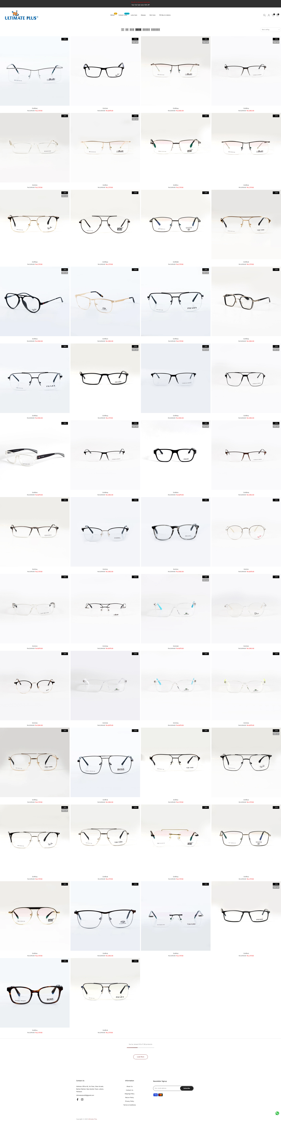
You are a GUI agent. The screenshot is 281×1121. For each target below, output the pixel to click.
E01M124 (175, 877)
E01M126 (34, 953)
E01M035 (175, 415)
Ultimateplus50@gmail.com (85, 1095)
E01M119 (34, 1030)
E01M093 (35, 262)
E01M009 (105, 492)
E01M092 (105, 262)
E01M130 (246, 800)
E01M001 (175, 492)
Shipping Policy (129, 1094)
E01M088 (176, 262)
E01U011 (246, 569)
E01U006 (35, 723)
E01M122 (175, 953)
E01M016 (35, 492)
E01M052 (35, 415)
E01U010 (34, 646)
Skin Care (152, 15)
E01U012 (175, 569)
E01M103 (246, 185)
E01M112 (175, 185)
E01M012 (246, 415)
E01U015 (34, 185)
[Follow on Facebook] (77, 1099)
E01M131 (175, 800)
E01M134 (34, 800)
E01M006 (246, 492)
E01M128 (105, 877)
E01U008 (175, 646)
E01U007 (246, 646)
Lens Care (134, 15)
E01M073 (35, 339)
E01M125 (105, 953)
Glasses (143, 15)
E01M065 (35, 108)
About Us (130, 1086)
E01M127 (246, 877)
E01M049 (176, 108)
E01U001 (105, 108)
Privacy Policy (129, 1101)
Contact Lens (124, 15)
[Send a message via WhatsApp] (277, 1113)
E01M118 (105, 800)
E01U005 (105, 723)
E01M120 (246, 953)
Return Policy (129, 1097)
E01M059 (246, 339)
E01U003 (246, 723)
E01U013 (105, 569)
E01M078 (246, 262)
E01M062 (175, 339)
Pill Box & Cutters (165, 15)
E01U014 (34, 569)
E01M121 (105, 185)
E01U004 (175, 723)
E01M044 (105, 415)
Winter (113, 15)
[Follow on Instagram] (82, 1099)
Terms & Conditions (129, 1105)
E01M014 (246, 108)
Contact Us (129, 1090)
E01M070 (105, 339)
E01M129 (34, 877)
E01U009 (105, 646)
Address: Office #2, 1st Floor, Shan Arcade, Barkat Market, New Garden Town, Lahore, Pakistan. (90, 1089)
